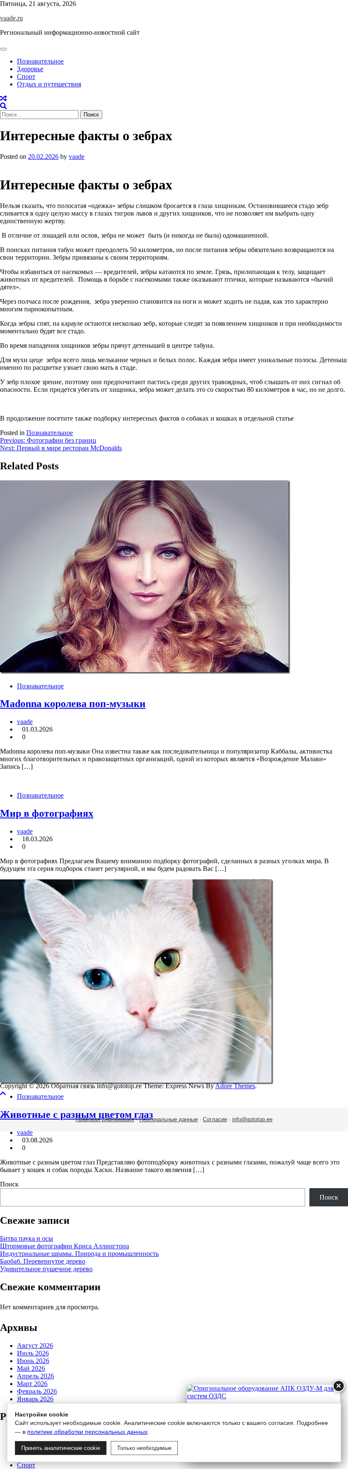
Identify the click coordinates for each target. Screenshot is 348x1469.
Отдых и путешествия (49, 84)
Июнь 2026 (33, 1360)
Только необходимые (144, 1448)
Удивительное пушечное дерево (46, 1268)
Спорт (26, 76)
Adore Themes (235, 1085)
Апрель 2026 (35, 1376)
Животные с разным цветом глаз (76, 1114)
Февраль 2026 (37, 1391)
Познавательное (40, 61)
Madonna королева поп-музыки (73, 703)
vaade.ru (11, 18)
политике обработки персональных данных (87, 1431)
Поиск (9, 1184)
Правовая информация (105, 1119)
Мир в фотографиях (46, 813)
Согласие (215, 1119)
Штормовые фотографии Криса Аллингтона (64, 1246)
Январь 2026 (35, 1398)
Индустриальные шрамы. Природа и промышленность (79, 1253)
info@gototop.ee (252, 1119)
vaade (76, 156)
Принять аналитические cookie (60, 1448)
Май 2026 (31, 1368)
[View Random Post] (3, 98)
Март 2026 (32, 1383)
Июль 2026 (33, 1353)
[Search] (3, 106)
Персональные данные (168, 1119)
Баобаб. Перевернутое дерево (42, 1261)
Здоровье (30, 68)
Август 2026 (35, 1345)
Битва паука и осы (26, 1238)
